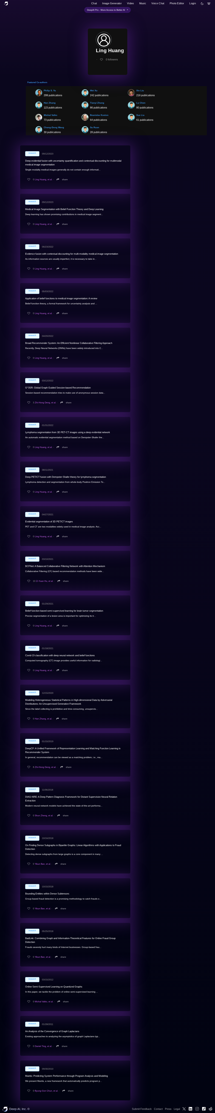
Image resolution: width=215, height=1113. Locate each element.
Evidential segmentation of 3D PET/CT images (49, 521)
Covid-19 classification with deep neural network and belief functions (60, 655)
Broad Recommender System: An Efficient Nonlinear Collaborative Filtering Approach (68, 343)
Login (192, 3)
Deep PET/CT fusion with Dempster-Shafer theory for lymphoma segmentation (65, 477)
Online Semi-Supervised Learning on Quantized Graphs (53, 986)
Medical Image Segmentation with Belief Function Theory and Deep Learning (64, 209)
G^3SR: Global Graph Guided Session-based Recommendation (58, 387)
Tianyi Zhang (97, 103)
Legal (177, 1109)
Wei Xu (93, 90)
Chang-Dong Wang (54, 127)
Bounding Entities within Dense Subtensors (47, 893)
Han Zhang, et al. (43, 718)
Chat (94, 3)
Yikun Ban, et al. (43, 864)
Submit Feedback (142, 1109)
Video (130, 3)
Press (168, 1109)
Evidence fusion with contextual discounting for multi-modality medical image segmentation (71, 253)
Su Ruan (94, 127)
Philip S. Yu (50, 90)
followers (112, 59)
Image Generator (112, 3)
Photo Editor (177, 3)
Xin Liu (140, 90)
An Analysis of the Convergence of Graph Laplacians (52, 1031)
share (65, 179)
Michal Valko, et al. (44, 1001)
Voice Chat (157, 3)
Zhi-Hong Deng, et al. (45, 402)
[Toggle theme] (202, 3)
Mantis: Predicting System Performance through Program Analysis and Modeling (66, 1076)
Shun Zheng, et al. (44, 815)
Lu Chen (140, 103)
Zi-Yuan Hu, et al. (44, 581)
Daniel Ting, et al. (43, 1046)
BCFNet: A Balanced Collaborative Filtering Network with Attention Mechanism (65, 566)
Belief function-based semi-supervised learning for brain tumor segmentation (64, 610)
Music (142, 3)
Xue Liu (140, 115)
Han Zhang (50, 103)
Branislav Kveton (99, 115)
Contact (158, 1109)
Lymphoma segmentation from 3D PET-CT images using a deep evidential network (67, 432)
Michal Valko (50, 115)
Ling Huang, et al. (43, 179)
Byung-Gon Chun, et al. (46, 1091)
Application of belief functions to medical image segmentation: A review (61, 298)
